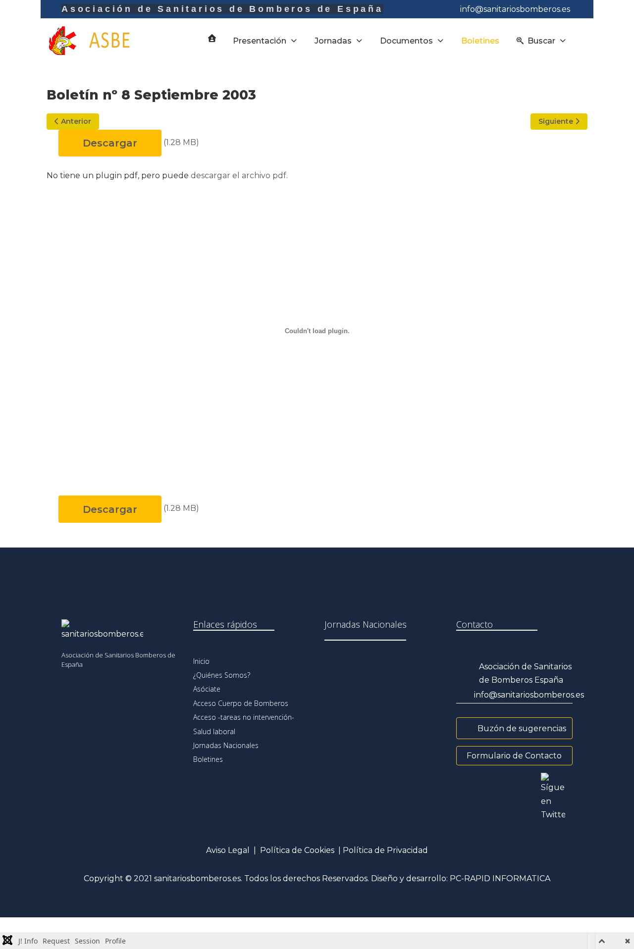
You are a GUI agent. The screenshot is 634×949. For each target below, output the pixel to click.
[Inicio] (212, 38)
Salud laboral (214, 731)
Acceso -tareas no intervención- (243, 717)
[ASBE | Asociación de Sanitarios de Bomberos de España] (98, 40)
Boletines (208, 759)
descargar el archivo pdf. (239, 175)
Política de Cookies (297, 850)
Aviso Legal (228, 850)
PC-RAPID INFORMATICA (500, 878)
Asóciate (206, 689)
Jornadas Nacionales (226, 745)
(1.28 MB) (181, 142)
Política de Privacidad (385, 850)
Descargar (110, 143)
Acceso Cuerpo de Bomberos (240, 703)
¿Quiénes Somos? (221, 675)
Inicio (201, 661)
